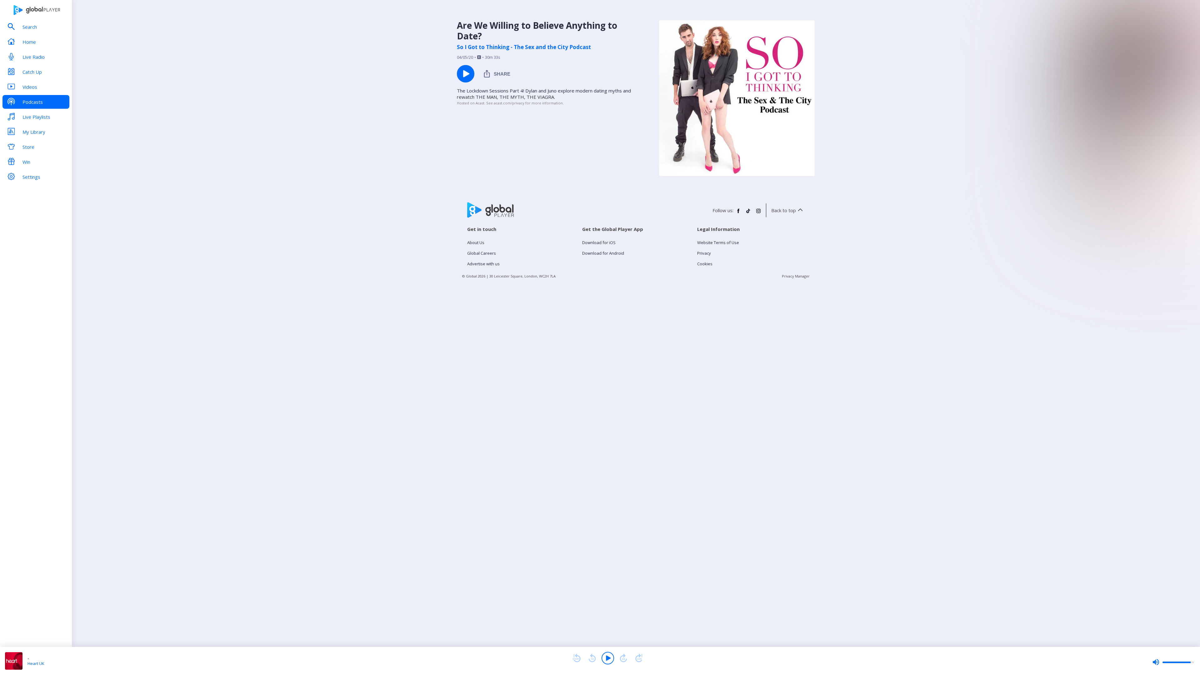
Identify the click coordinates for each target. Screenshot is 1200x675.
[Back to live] (639, 658)
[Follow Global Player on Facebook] (738, 213)
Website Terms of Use (718, 242)
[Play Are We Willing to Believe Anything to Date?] (465, 73)
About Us (475, 242)
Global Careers (481, 253)
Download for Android (603, 253)
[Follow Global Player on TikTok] (748, 213)
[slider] (1173, 662)
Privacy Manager (796, 276)
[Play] (608, 658)
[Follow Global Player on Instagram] (758, 213)
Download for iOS (599, 242)
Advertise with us (483, 264)
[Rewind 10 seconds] (592, 658)
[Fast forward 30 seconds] (623, 658)
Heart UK (36, 663)
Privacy (704, 253)
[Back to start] (576, 658)
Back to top (783, 210)
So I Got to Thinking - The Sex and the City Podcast (524, 47)
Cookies (704, 264)
